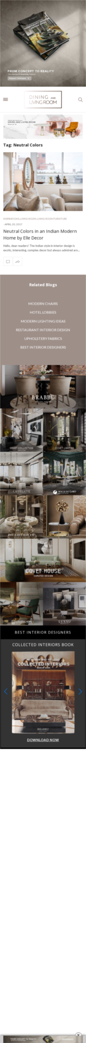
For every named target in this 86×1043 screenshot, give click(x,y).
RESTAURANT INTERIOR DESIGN (43, 330)
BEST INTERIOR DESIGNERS (43, 347)
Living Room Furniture (52, 218)
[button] (80, 691)
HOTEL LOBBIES (43, 312)
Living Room (28, 218)
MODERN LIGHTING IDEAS (43, 321)
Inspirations (11, 218)
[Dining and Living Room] (43, 99)
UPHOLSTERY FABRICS (43, 338)
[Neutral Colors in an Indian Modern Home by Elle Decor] (43, 181)
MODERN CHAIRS (43, 303)
